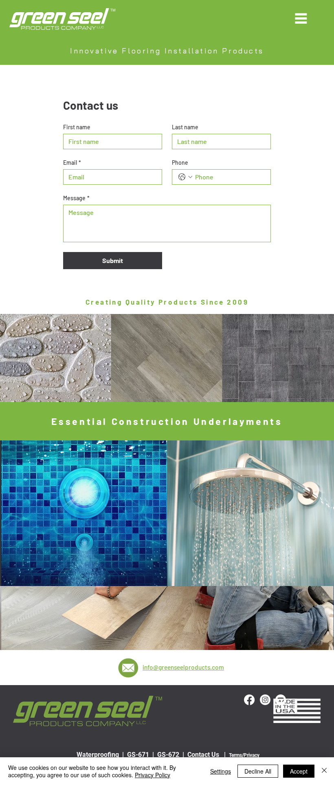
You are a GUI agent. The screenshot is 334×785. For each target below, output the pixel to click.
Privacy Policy (152, 775)
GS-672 (169, 754)
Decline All (257, 771)
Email (72, 162)
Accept (299, 771)
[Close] (324, 771)
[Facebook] (249, 699)
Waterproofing (98, 754)
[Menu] (301, 18)
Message (76, 198)
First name (76, 127)
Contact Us (203, 754)
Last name (185, 127)
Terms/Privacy (244, 755)
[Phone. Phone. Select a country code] (185, 177)
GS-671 (138, 754)
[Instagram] (265, 699)
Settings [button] (220, 771)
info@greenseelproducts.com (183, 667)
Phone (180, 162)
